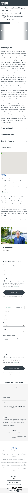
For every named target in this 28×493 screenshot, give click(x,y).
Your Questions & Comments (9, 335)
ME (12, 219)
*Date (4, 322)
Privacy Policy (5, 192)
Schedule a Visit (19, 307)
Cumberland (17, 219)
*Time (4, 329)
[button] (2, 31)
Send (13, 430)
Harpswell (23, 219)
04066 (5, 221)
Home (3, 219)
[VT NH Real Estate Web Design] (17, 489)
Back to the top (13, 482)
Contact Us (8, 307)
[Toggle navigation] (25, 3)
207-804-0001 (7, 250)
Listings (8, 219)
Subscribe (14, 292)
